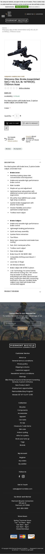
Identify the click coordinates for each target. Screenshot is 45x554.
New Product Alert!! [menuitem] (22, 385)
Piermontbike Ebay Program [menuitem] (22, 391)
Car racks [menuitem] (22, 420)
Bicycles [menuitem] (22, 407)
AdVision (16, 550)
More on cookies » (34, 7)
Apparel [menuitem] (23, 417)
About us (30, 14)
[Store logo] (17, 22)
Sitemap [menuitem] (22, 377)
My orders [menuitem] (22, 461)
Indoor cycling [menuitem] (22, 432)
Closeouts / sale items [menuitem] (22, 426)
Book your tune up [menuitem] (22, 439)
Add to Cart (14, 123)
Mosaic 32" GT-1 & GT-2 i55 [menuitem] (22, 395)
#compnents (17, 149)
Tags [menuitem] (22, 442)
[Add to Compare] (6, 128)
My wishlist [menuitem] (22, 464)
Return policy (13, 141)
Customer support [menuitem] (22, 370)
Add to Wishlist (32, 123)
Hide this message (21, 7)
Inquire (28, 136)
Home (4, 28)
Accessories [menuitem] (22, 413)
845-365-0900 (10, 14)
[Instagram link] (23, 477)
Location (39, 14)
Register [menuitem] (22, 457)
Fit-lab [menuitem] (22, 423)
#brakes (8, 149)
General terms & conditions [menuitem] (22, 361)
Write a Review (24, 88)
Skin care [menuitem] (22, 429)
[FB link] (19, 476)
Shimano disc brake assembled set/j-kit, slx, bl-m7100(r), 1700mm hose (20, 31)
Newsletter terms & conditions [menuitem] (22, 373)
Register (22, 328)
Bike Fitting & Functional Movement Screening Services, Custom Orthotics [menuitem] (22, 381)
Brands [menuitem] (22, 445)
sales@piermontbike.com (22, 489)
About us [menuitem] (22, 358)
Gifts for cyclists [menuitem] (22, 435)
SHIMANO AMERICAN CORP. (14, 76)
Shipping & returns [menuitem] (22, 367)
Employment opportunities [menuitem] (22, 388)
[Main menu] (3, 16)
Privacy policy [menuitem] (22, 364)
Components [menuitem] (22, 410)
